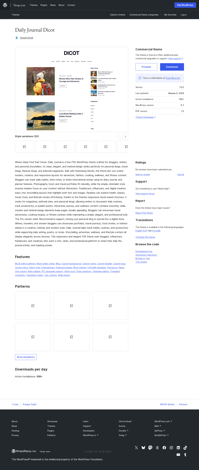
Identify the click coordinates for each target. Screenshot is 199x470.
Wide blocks (64, 275)
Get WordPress (185, 5)
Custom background (71, 263)
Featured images (64, 267)
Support (87, 426)
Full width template (97, 267)
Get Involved (125, 421)
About (14, 421)
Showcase (52, 421)
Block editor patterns (25, 263)
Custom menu (21, 267)
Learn (85, 421)
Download (172, 66)
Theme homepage (144, 117)
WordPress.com (163, 421)
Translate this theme (145, 237)
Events (122, 426)
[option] (33, 306)
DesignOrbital (26, 37)
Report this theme (144, 213)
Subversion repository (146, 255)
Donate (123, 430)
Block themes (79, 267)
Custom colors (89, 263)
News (121, 267)
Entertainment (48, 267)
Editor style (34, 267)
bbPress (160, 430)
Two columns (50, 275)
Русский (156, 230)
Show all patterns (26, 357)
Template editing (100, 271)
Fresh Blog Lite (172, 78)
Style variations (83, 271)
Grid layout (112, 267)
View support (174, 58)
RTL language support (52, 271)
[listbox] (71, 321)
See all (180, 174)
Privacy (15, 435)
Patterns (51, 435)
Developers (88, 430)
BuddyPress (162, 435)
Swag (123, 435)
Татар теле (44, 451)
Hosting (15, 430)
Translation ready (34, 275)
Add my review (142, 174)
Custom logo (119, 263)
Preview (146, 66)
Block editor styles (46, 263)
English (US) (141, 230)
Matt (158, 426)
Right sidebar (34, 271)
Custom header (104, 263)
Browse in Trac (142, 258)
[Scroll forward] (125, 136)
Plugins (50, 430)
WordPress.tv (90, 435)
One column (21, 271)
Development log (143, 251)
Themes (16, 14)
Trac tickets (141, 262)
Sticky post (69, 271)
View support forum (144, 193)
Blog (58, 263)
